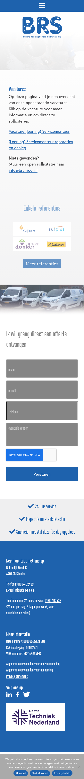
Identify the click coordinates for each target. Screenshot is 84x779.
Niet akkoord (40, 773)
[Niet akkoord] (79, 767)
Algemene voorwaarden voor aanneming (29, 670)
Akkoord (20, 773)
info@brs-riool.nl (23, 170)
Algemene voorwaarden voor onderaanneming (33, 663)
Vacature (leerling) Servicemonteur (39, 131)
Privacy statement (17, 676)
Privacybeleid (62, 773)
